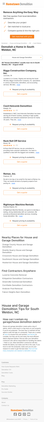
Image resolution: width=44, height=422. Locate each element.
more (18, 84)
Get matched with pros (22, 36)
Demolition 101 (6, 369)
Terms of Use (34, 419)
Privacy (25, 419)
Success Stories (7, 392)
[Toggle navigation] (4, 3)
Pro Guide (5, 389)
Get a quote (22, 94)
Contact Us (5, 405)
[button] (15, 414)
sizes (6, 334)
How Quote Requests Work (10, 366)
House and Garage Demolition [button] (22, 57)
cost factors (31, 334)
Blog (3, 376)
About (4, 402)
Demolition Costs (7, 373)
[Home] (19, 4)
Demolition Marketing (9, 386)
